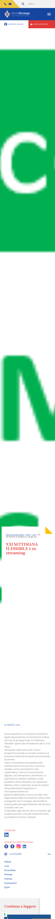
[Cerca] (23, 4)
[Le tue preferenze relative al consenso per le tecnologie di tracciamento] (4, 914)
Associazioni (10, 883)
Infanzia (8, 879)
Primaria (8, 874)
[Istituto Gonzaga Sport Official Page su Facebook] (12, 846)
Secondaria (9, 870)
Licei (6, 866)
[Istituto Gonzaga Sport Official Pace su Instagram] (19, 846)
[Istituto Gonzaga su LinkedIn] (25, 846)
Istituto (7, 861)
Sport (7, 887)
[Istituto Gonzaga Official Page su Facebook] (6, 846)
